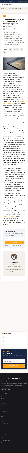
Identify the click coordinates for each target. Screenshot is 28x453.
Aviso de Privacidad (5, 440)
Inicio (2, 8)
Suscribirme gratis (14, 365)
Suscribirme (14, 242)
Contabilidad (4, 405)
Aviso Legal (3, 443)
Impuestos (3, 398)
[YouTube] (2, 389)
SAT (6, 8)
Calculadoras (4, 411)
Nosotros (3, 432)
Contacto (3, 434)
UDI (2, 419)
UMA (2, 421)
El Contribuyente (10, 26)
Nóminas (3, 403)
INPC (2, 416)
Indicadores (4, 414)
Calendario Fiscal (5, 423)
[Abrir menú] (25, 4)
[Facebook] (9, 389)
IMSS (2, 401)
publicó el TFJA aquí (8, 216)
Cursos (3, 429)
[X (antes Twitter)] (5, 389)
